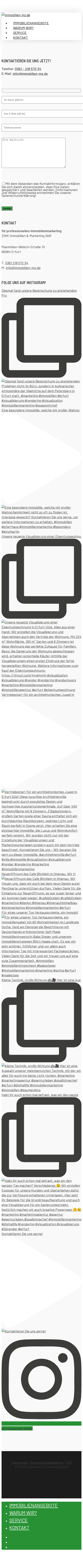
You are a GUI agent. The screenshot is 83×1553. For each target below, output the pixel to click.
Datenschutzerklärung (47, 1462)
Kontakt (19, 1527)
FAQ (69, 1462)
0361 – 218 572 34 (28, 69)
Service (18, 1520)
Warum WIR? (23, 1513)
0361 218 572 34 (16, 263)
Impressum (20, 1462)
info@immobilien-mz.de (23, 268)
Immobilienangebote (33, 1505)
